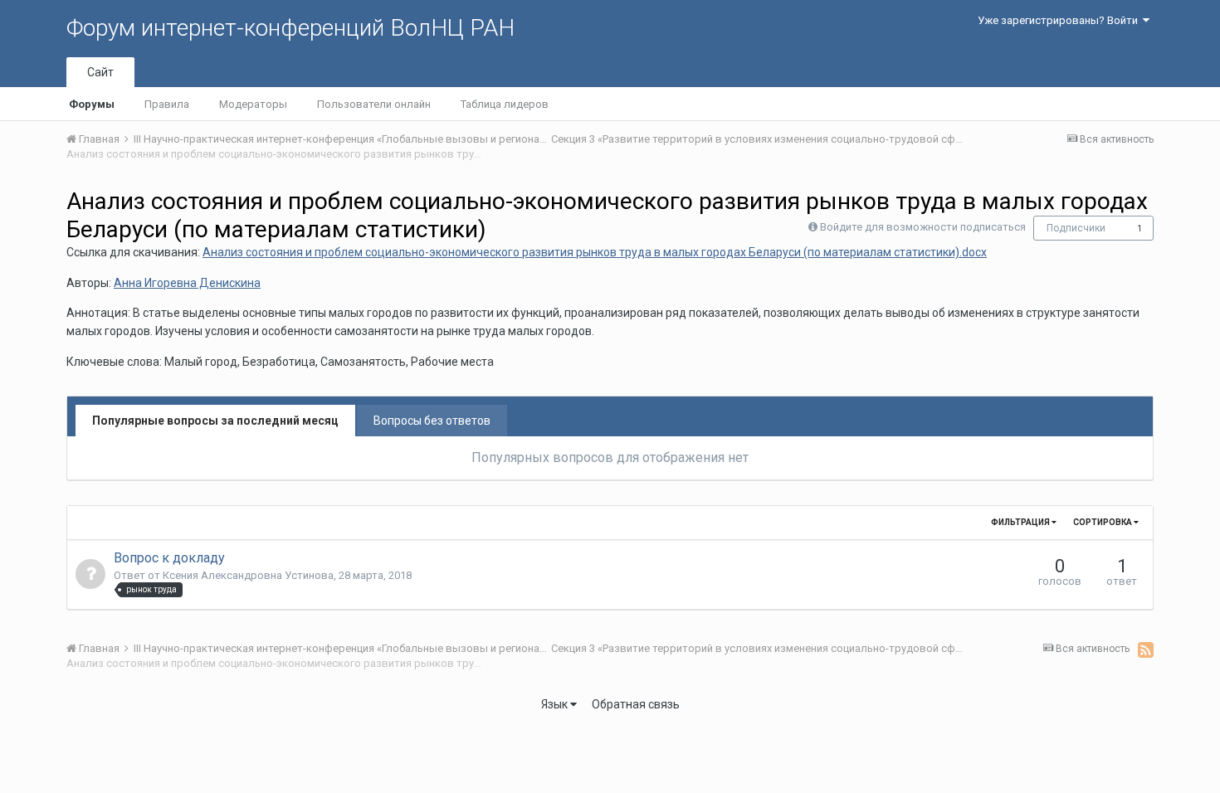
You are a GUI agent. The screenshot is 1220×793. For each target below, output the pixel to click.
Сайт (100, 72)
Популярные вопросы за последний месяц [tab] (215, 420)
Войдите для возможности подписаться (923, 227)
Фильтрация (1021, 522)
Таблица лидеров (505, 104)
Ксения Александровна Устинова (248, 575)
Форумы (92, 104)
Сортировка (1103, 522)
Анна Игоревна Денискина (187, 282)
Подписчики (1076, 228)
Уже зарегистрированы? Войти (1060, 20)
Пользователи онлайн (374, 104)
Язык (555, 704)
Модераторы (253, 104)
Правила (166, 104)
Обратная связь (636, 704)
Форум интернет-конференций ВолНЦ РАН (290, 27)
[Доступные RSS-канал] (1146, 649)
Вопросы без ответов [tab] (431, 420)
